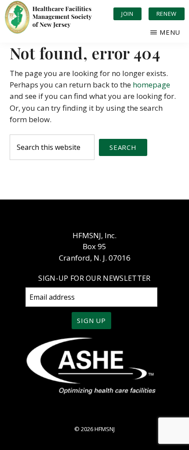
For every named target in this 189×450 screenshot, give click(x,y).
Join (127, 14)
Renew (166, 14)
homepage (151, 85)
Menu (170, 32)
